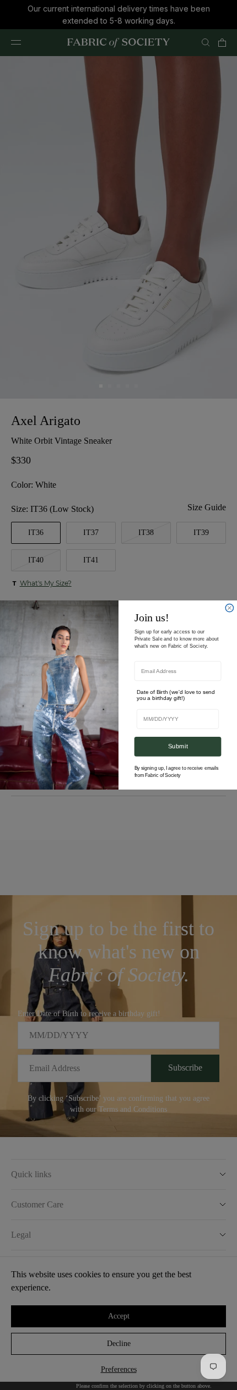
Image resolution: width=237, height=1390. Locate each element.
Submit (178, 746)
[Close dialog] (229, 607)
